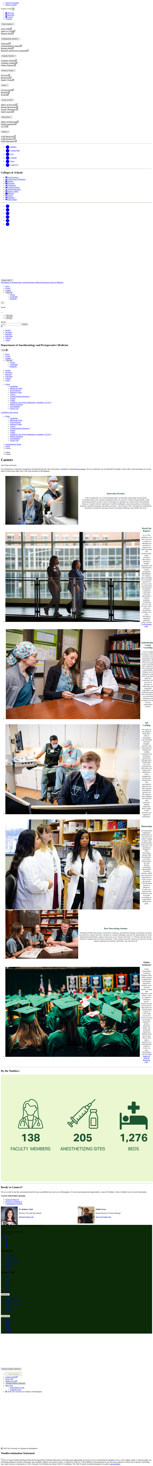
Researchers (6, 117)
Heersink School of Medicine (53, 282)
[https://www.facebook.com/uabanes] (6, 1242)
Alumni (4, 85)
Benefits (4, 92)
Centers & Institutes (12, 1257)
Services (4, 75)
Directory (9, 292)
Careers (12, 394)
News (7, 286)
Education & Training (13, 1261)
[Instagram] (7, 213)
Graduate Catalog (8, 63)
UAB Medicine (7, 136)
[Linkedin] (7, 224)
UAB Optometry (7, 141)
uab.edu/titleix (115, 1464)
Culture (12, 400)
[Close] (13, 9)
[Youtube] (7, 217)
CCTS (4, 126)
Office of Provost (8, 105)
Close (4, 350)
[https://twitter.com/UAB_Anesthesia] (6, 1240)
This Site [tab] (9, 316)
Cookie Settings (13, 1374)
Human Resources (8, 107)
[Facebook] (7, 206)
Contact (8, 290)
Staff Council (6, 112)
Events (4, 95)
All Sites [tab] (9, 318)
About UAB (5, 1316)
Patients (5, 132)
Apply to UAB (7, 31)
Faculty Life (14, 409)
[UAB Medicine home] (76, 278)
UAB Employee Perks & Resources (147, 1057)
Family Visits (6, 80)
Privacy (9, 1379)
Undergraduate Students (10, 39)
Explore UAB (6, 280)
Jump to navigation (12, 3)
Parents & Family (8, 70)
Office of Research (8, 122)
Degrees (8, 1279)
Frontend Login (15, 1390)
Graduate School (7, 60)
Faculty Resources (8, 109)
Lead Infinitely (15, 407)
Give (7, 1281)
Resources (5, 77)
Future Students (7, 24)
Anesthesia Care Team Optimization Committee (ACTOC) (30, 402)
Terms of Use (11, 1381)
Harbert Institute (7, 124)
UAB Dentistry (7, 139)
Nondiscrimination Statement (11, 1369)
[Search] (2, 303)
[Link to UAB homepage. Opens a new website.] (76, 1367)
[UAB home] (76, 242)
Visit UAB (5, 29)
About (7, 384)
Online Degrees (7, 65)
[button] (76, 412)
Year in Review (15, 390)
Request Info (6, 33)
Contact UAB (11, 1377)
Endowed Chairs (16, 392)
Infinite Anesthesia (16, 404)
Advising (4, 43)
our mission (82, 469)
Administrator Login (17, 1388)
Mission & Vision (16, 388)
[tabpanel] (76, 323)
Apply (7, 1277)
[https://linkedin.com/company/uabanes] (6, 1246)
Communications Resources (20, 396)
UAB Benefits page (146, 625)
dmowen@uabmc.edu (103, 1217)
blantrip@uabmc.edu (26, 1217)
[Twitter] (7, 210)
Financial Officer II (12, 1200)
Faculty (12, 295)
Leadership (14, 297)
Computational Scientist (13, 1204)
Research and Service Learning (13, 50)
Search (3, 322)
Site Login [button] (9, 1386)
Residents (13, 299)
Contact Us (5, 1236)
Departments (9, 1255)
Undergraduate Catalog (10, 46)
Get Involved (6, 90)
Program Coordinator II (13, 1202)
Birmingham (9, 1265)
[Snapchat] (7, 220)
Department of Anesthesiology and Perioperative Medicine (22, 282)
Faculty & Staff (7, 100)
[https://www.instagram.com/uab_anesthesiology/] (6, 1244)
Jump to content (11, 5)
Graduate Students (8, 56)
